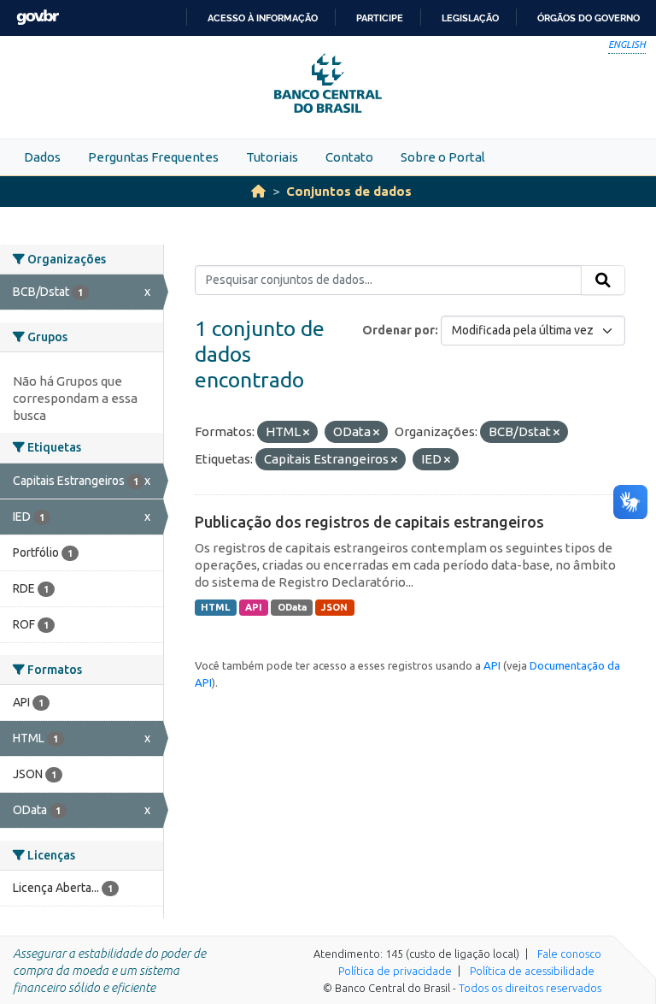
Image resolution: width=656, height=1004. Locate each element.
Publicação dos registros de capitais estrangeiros (369, 521)
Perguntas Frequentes (153, 157)
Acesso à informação (263, 18)
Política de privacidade (395, 971)
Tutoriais (272, 157)
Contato (349, 157)
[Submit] (603, 280)
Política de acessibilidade (532, 971)
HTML (215, 607)
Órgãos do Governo (588, 18)
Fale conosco (569, 954)
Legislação (470, 18)
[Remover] (306, 433)
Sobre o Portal (443, 157)
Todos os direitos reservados (530, 988)
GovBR (37, 17)
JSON (334, 607)
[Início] (258, 191)
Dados (42, 157)
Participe (379, 18)
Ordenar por (398, 330)
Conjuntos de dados (349, 191)
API (253, 607)
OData (292, 607)
